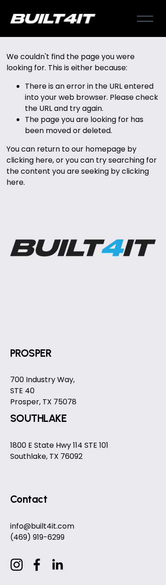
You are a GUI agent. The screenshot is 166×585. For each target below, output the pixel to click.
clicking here (29, 160)
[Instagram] (16, 564)
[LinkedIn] (57, 564)
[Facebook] (36, 564)
